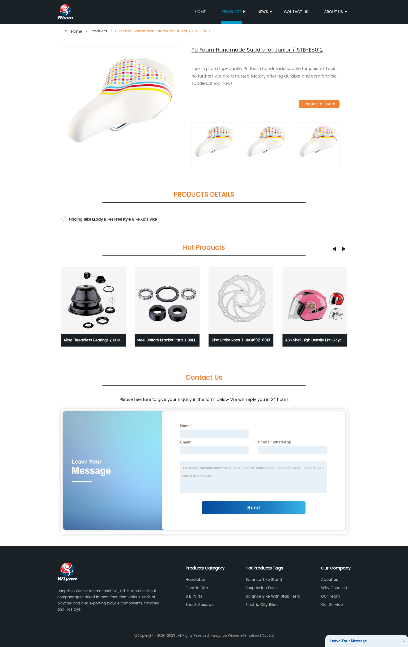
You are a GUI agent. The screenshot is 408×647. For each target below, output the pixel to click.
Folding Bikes (81, 219)
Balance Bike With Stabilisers (273, 596)
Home (200, 12)
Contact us (296, 12)
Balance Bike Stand (264, 579)
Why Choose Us (335, 588)
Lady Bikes (104, 219)
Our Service (332, 605)
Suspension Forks (261, 588)
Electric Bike (197, 588)
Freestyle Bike (127, 219)
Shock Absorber (200, 605)
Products (232, 12)
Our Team (330, 596)
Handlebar (196, 579)
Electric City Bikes (262, 605)
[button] (334, 249)
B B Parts (194, 596)
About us (333, 12)
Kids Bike (148, 219)
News (263, 12)
